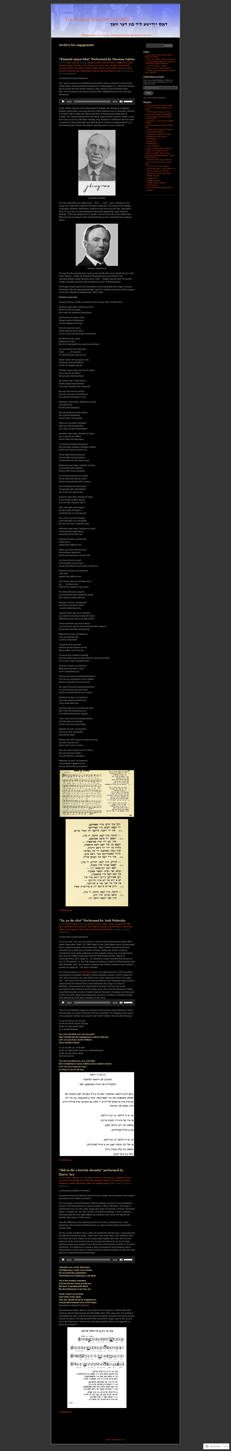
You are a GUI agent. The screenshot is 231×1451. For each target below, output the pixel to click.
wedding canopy (102, 1183)
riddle (114, 68)
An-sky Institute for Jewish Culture (159, 105)
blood (105, 1178)
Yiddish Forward (153, 176)
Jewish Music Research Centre (158, 134)
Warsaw (88, 929)
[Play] (63, 101)
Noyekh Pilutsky (114, 927)
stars (82, 929)
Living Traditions (153, 146)
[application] (97, 101)
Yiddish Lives (152, 178)
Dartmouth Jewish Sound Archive (159, 114)
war (93, 1183)
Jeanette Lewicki (80, 65)
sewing (129, 68)
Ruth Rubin (80, 1183)
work (119, 71)
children (111, 924)
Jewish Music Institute (155, 132)
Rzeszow (121, 68)
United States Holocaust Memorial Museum (98, 71)
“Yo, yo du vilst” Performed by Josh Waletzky (92, 920)
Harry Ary (63, 1180)
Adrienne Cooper (94, 924)
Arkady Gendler (93, 63)
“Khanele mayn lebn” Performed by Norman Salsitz (97, 59)
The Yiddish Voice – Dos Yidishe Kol (161, 168)
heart (70, 1180)
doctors (111, 1178)
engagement (121, 63)
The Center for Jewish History (158, 166)
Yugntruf (150, 190)
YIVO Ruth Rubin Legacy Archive (159, 187)
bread (103, 63)
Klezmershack (152, 143)
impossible (68, 927)
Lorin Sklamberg (116, 1180)
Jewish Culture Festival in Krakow (159, 129)
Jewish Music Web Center (157, 136)
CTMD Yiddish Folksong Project (159, 112)
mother (72, 1183)
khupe (106, 1180)
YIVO (112, 1183)
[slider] (128, 101)
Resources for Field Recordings (159, 68)
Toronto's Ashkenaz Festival (157, 171)
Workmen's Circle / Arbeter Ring (159, 173)
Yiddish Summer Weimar (103, 929)
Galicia (130, 63)
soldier (88, 1183)
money (120, 65)
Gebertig (62, 65)
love (106, 65)
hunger (70, 65)
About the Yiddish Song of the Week (160, 59)
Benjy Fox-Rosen (95, 1178)
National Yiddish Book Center (158, 153)
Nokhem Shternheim (75, 68)
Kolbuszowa (93, 65)
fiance (129, 1178)
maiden (104, 927)
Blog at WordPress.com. (115, 1440)
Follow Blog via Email (153, 77)
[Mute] (121, 101)
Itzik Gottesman (80, 927)
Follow (148, 93)
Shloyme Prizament (67, 71)
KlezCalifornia (152, 139)
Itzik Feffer (84, 1180)
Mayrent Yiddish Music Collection (159, 148)
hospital (76, 1180)
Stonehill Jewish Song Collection (159, 160)
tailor (77, 71)
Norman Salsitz (91, 68)
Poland (101, 68)
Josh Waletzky (94, 927)
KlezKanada (151, 141)
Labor (101, 65)
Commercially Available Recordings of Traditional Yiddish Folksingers (160, 62)
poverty (108, 68)
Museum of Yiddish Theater (157, 151)
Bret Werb (111, 63)
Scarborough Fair (72, 929)
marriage (113, 65)
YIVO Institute (152, 185)
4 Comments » (65, 910)
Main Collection (73, 63)
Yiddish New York (153, 180)
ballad (104, 924)
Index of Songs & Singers (157, 66)
